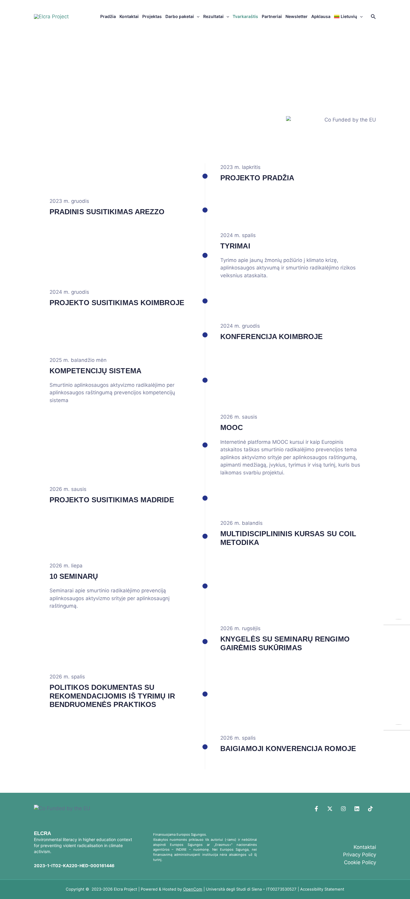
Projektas (152, 16)
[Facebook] (316, 808)
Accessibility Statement (322, 889)
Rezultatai (213, 16)
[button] (196, 16)
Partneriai (272, 16)
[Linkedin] (357, 808)
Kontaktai (129, 16)
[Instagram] (343, 808)
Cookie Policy (360, 862)
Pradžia (108, 16)
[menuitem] (348, 16)
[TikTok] (370, 808)
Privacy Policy (359, 855)
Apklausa (320, 16)
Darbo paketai (179, 16)
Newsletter (296, 16)
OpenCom (192, 889)
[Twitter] (330, 808)
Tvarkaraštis (245, 16)
